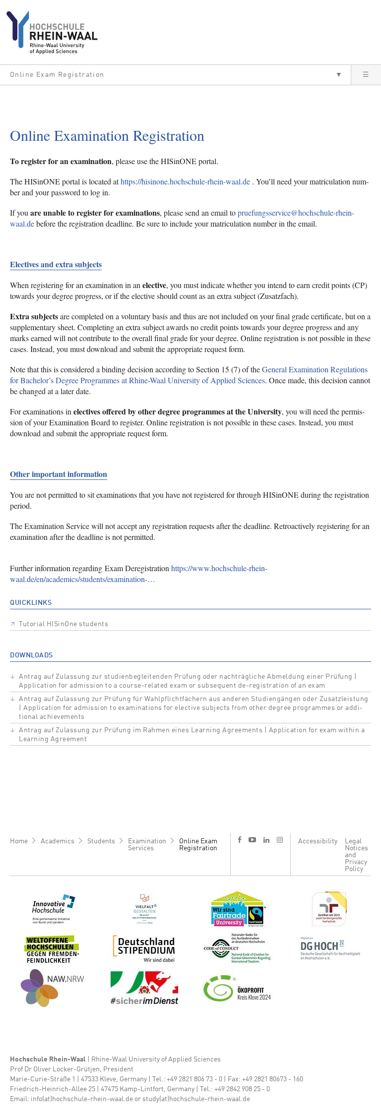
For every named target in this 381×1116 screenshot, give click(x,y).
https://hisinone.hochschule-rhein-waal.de (185, 181)
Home (19, 841)
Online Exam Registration (198, 845)
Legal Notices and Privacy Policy (356, 855)
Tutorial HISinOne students (63, 624)
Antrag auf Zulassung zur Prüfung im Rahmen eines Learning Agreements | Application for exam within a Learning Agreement (192, 735)
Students (101, 841)
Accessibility (317, 841)
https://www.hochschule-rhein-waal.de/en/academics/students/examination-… (138, 573)
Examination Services (147, 845)
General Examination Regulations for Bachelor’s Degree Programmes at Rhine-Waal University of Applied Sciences (189, 374)
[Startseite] (56, 32)
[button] (175, 74)
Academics (57, 841)
